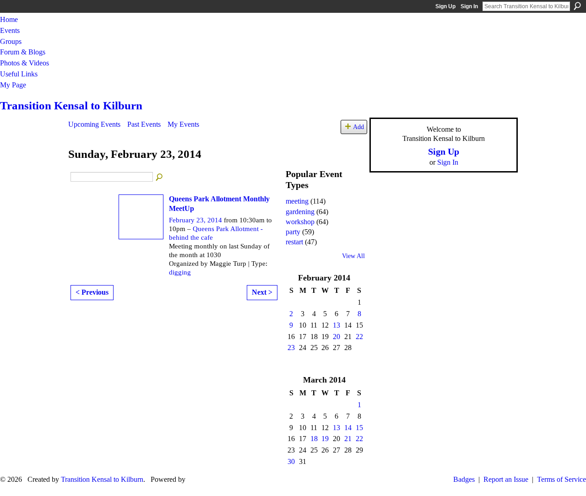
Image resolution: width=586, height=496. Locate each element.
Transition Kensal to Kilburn (71, 105)
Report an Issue (505, 479)
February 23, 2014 (195, 220)
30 (291, 461)
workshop (300, 222)
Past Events (144, 124)
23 (291, 347)
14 (348, 427)
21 (348, 438)
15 (359, 427)
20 (336, 336)
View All (353, 256)
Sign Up (445, 6)
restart (294, 242)
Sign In (469, 6)
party (293, 232)
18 (314, 438)
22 (359, 336)
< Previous (92, 292)
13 (336, 325)
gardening (300, 212)
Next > (262, 292)
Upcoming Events (94, 124)
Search (577, 6)
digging (180, 272)
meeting (297, 201)
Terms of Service (561, 479)
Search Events (160, 177)
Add (358, 126)
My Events (183, 124)
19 (325, 438)
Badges (464, 479)
